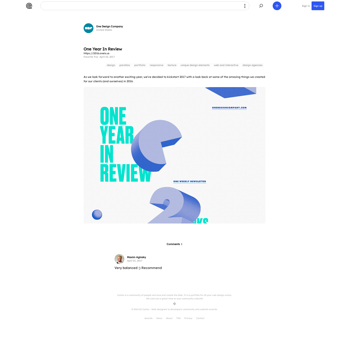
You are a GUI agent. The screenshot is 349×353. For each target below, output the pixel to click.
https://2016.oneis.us (96, 53)
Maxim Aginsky (136, 257)
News (159, 318)
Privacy (188, 318)
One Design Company (109, 26)
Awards (149, 318)
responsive (156, 65)
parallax (124, 65)
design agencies (252, 65)
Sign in (306, 5)
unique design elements (195, 65)
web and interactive (226, 65)
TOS (178, 318)
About (169, 318)
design (111, 65)
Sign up (318, 5)
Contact (200, 318)
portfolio (139, 65)
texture (172, 65)
